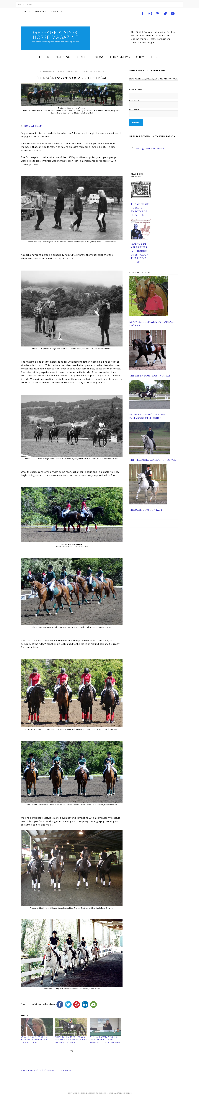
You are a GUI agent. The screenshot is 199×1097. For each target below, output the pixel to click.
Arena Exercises (47, 71)
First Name (134, 100)
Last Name (134, 109)
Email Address (136, 89)
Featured (60, 71)
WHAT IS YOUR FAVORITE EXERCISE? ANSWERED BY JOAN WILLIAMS (34, 1039)
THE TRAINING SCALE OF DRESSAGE (152, 459)
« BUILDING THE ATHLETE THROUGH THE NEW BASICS (46, 1070)
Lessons (84, 71)
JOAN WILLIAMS (33, 126)
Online (128, 1093)
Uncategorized (97, 71)
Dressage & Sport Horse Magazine (56, 34)
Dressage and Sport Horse (149, 148)
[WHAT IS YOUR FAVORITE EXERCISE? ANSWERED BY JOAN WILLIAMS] (37, 1027)
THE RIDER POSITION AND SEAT (149, 375)
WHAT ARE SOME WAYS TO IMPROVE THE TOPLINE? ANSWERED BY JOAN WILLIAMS (105, 1039)
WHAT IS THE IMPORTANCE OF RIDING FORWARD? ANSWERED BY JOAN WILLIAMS (71, 1039)
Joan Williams (72, 71)
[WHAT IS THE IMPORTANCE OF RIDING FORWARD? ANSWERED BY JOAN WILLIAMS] (71, 1027)
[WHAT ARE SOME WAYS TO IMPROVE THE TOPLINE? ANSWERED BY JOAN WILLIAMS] (105, 1027)
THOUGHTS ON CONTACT (145, 509)
